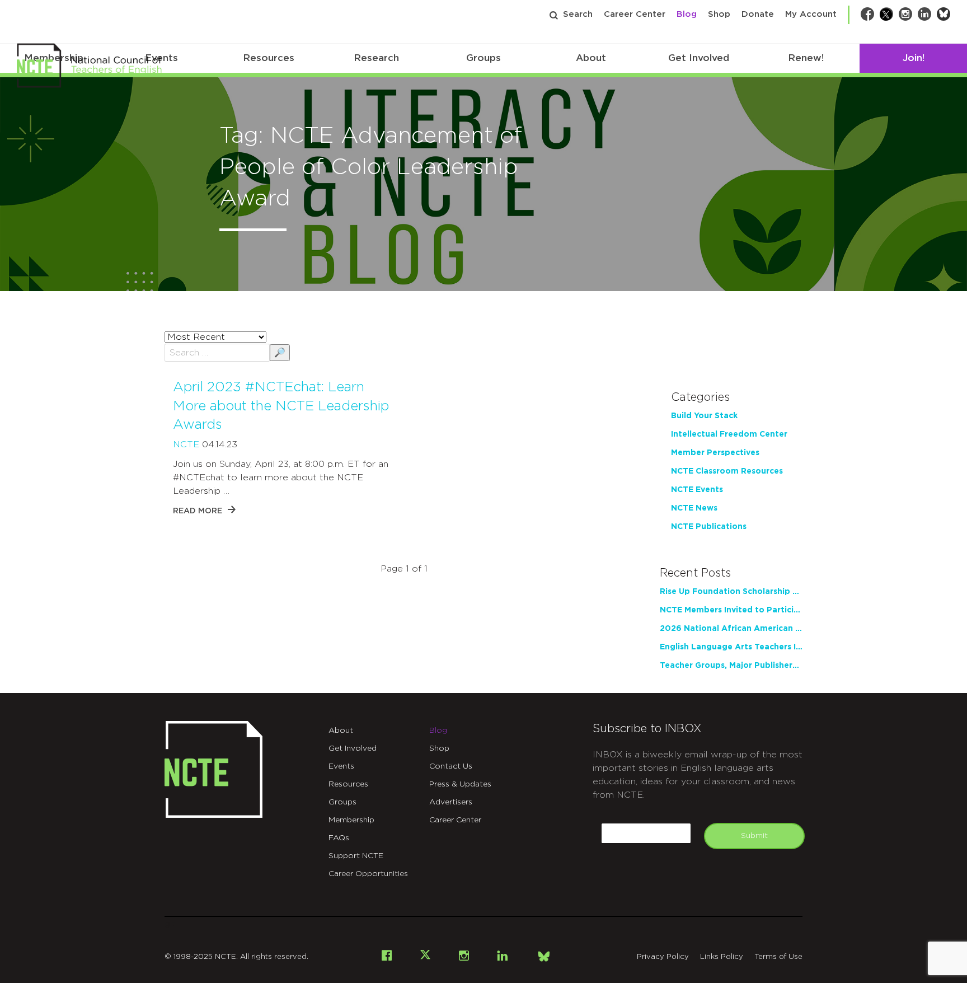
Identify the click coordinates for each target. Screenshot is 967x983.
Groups (483, 58)
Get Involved (698, 58)
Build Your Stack (704, 416)
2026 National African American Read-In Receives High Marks (731, 629)
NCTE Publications (709, 527)
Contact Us (450, 766)
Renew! (806, 58)
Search (578, 14)
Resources (268, 58)
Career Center (634, 14)
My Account (811, 14)
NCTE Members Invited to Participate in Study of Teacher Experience (731, 610)
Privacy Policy (663, 957)
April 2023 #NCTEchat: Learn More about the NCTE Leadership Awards (281, 406)
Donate (757, 14)
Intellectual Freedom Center (729, 434)
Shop (719, 14)
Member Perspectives (715, 453)
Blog (687, 14)
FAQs (338, 838)
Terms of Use (778, 957)
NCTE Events (697, 490)
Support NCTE (355, 856)
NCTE (186, 444)
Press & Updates (460, 784)
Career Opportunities (368, 874)
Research (376, 58)
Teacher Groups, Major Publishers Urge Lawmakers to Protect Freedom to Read (731, 666)
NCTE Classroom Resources (727, 471)
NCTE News (694, 508)
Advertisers (450, 802)
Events (341, 766)
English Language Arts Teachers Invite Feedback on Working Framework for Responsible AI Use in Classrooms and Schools (731, 647)
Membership (351, 820)
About (591, 58)
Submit (754, 836)
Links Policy (721, 957)
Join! (913, 58)
